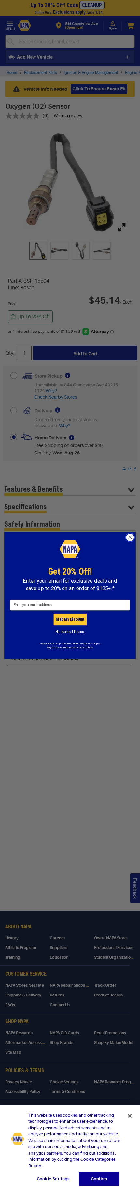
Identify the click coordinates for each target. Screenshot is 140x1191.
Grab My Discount (70, 619)
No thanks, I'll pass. (70, 631)
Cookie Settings (53, 1178)
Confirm (99, 1178)
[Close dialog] (130, 537)
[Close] (129, 1116)
